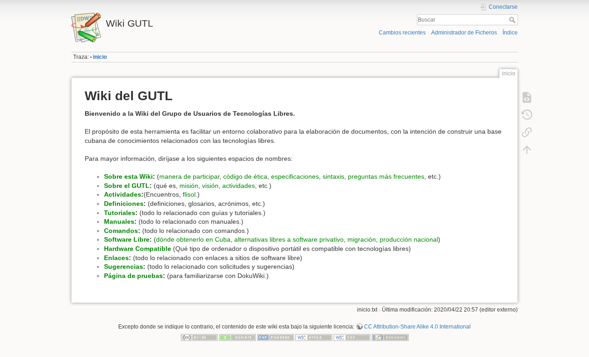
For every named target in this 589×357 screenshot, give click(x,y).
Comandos (121, 230)
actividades (238, 185)
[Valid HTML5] (313, 337)
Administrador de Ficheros (464, 32)
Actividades (122, 194)
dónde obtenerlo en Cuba (193, 239)
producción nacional (409, 239)
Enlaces (116, 257)
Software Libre (127, 239)
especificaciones (295, 176)
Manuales (119, 221)
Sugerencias (123, 266)
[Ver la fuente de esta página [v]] (526, 97)
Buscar (513, 20)
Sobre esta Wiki (128, 176)
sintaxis (333, 176)
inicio (100, 57)
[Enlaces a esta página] (526, 132)
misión (188, 185)
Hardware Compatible (137, 248)
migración (361, 239)
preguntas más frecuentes (386, 176)
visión (210, 185)
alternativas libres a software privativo (289, 239)
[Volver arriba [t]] (526, 150)
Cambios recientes (402, 32)
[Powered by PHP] (275, 337)
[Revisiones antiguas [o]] (526, 115)
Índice (510, 32)
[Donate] (237, 337)
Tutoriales (119, 212)
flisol (189, 194)
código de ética (245, 176)
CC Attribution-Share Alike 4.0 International (417, 326)
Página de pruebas (133, 275)
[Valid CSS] (352, 337)
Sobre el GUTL (127, 185)
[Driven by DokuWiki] (390, 337)
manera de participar (189, 176)
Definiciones (124, 203)
